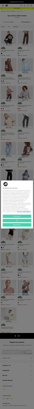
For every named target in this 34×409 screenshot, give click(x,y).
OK (17, 220)
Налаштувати (17, 216)
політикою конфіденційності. (24, 211)
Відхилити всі (17, 224)
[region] (17, 204)
